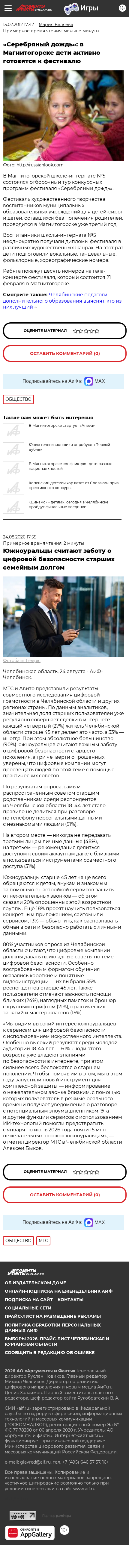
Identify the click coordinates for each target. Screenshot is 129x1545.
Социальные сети (28, 1308)
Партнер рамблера (56, 1515)
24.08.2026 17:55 (19, 537)
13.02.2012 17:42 (18, 24)
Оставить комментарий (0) (65, 353)
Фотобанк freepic (21, 660)
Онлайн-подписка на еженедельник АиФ (58, 1291)
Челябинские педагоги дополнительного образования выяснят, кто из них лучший (62, 301)
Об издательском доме (35, 1283)
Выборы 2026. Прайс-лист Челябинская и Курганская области (57, 1341)
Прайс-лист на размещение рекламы (53, 1316)
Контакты (70, 1299)
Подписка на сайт (29, 1299)
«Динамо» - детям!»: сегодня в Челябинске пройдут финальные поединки (68, 504)
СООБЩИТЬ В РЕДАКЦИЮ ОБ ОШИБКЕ (49, 1352)
